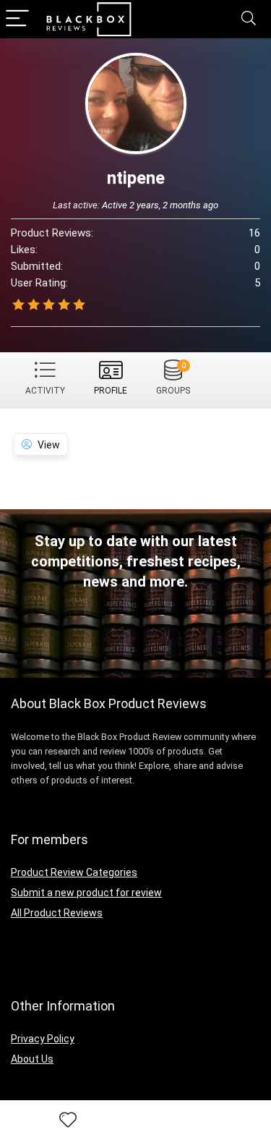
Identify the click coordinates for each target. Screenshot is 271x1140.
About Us (32, 1059)
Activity (45, 391)
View (49, 445)
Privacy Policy (42, 1039)
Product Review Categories (74, 872)
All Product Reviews (57, 913)
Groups (173, 378)
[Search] (248, 19)
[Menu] (17, 19)
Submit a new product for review (86, 892)
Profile (110, 391)
